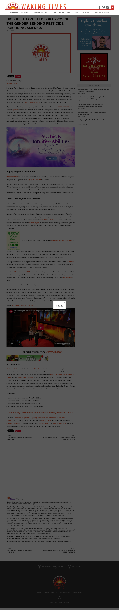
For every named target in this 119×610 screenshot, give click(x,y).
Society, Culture (41, 12)
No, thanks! (59, 306)
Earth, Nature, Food (61, 12)
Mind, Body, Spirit (82, 12)
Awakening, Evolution (19, 12)
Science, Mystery (102, 12)
